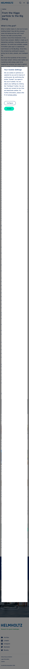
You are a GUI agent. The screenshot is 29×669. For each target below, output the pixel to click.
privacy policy (12, 95)
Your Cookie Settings (13, 70)
